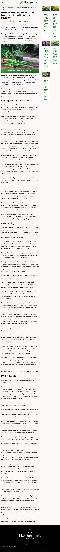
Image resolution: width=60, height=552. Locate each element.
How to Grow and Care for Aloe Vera (13, 7)
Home (2, 7)
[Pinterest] (31, 544)
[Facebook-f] (26, 544)
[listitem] (46, 22)
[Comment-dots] (33, 544)
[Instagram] (28, 544)
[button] (2, 3)
